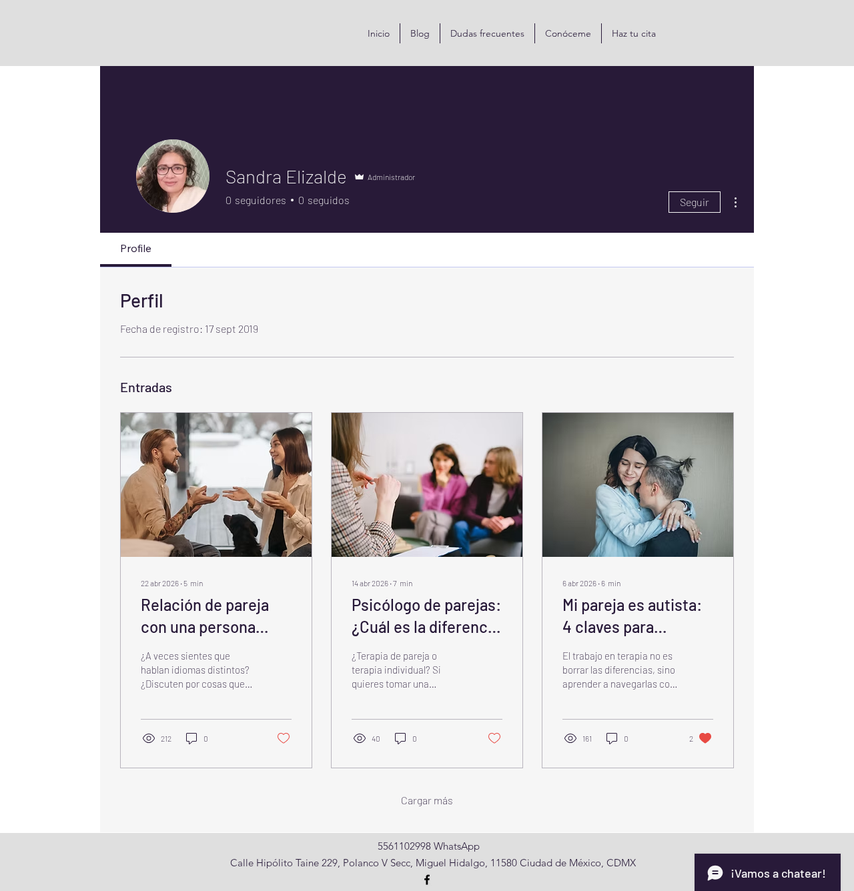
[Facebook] (427, 879)
